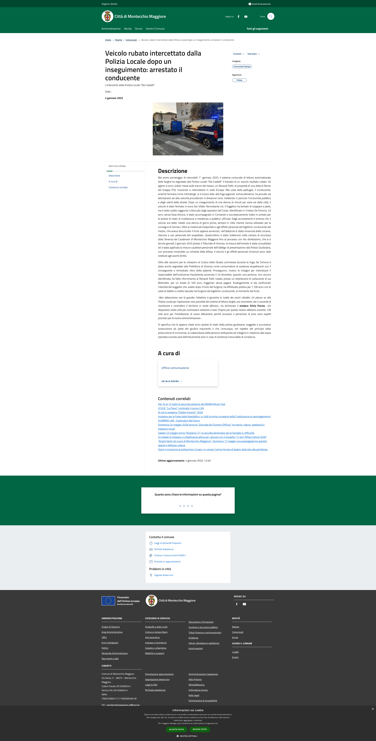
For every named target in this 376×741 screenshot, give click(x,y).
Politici (105, 648)
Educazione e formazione (201, 622)
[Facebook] (237, 16)
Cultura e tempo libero (156, 632)
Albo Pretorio (195, 679)
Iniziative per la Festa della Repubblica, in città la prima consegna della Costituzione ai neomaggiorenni (214, 416)
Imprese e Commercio (156, 642)
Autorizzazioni (196, 648)
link (216, 723)
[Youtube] (245, 16)
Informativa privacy (198, 690)
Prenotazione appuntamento (159, 674)
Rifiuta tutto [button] (200, 729)
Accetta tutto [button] (176, 729)
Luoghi (235, 652)
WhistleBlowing (196, 684)
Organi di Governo (111, 627)
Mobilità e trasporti (154, 653)
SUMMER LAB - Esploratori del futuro (179, 421)
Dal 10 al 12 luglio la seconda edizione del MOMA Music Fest (191, 404)
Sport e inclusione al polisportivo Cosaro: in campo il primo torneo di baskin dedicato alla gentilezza (212, 449)
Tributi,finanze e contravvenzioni (205, 632)
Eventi (235, 657)
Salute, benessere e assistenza (204, 643)
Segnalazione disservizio (157, 679)
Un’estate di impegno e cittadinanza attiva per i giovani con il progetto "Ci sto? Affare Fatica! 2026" (212, 437)
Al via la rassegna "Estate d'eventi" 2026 (180, 412)
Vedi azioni (252, 53)
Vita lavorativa (152, 637)
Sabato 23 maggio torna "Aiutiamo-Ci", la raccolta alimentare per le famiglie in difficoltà (206, 433)
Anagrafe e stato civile (156, 627)
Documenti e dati (110, 658)
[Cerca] (270, 16)
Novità (118, 40)
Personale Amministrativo (115, 653)
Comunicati (131, 40)
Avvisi (235, 637)
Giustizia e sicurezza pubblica (203, 627)
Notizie (235, 627)
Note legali (194, 695)
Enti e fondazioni (110, 642)
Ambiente (193, 638)
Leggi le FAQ (151, 684)
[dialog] (188, 723)
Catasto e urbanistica (155, 648)
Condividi (237, 53)
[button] (188, 736)
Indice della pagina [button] (117, 166)
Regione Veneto (109, 4)
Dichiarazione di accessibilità (203, 700)
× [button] (373, 709)
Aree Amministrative (112, 632)
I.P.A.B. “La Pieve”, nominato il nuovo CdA (181, 408)
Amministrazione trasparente (203, 674)
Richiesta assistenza (155, 690)
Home (108, 40)
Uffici (104, 637)
